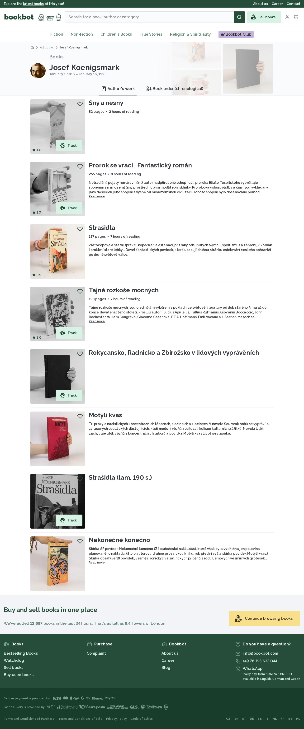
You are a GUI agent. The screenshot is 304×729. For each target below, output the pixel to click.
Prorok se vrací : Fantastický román (140, 165)
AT (244, 718)
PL (298, 718)
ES (260, 718)
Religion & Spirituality (190, 34)
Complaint (96, 653)
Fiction (56, 34)
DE (252, 718)
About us (170, 653)
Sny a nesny (106, 102)
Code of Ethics (142, 718)
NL (275, 718)
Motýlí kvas (105, 415)
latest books (33, 4)
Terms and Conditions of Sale (80, 718)
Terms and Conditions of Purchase (29, 718)
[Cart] (296, 17)
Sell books (13, 667)
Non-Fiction (82, 34)
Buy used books (18, 674)
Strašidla (102, 227)
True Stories (150, 34)
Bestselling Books (21, 653)
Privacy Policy (116, 718)
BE (290, 718)
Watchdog (14, 660)
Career (168, 660)
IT (267, 718)
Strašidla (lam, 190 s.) (120, 477)
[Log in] (287, 17)
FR (283, 718)
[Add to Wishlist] (80, 104)
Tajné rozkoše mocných (124, 290)
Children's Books (116, 34)
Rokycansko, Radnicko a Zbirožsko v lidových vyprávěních (174, 352)
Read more (97, 196)
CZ (228, 718)
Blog (166, 667)
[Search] (239, 17)
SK (236, 718)
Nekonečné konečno (119, 540)
